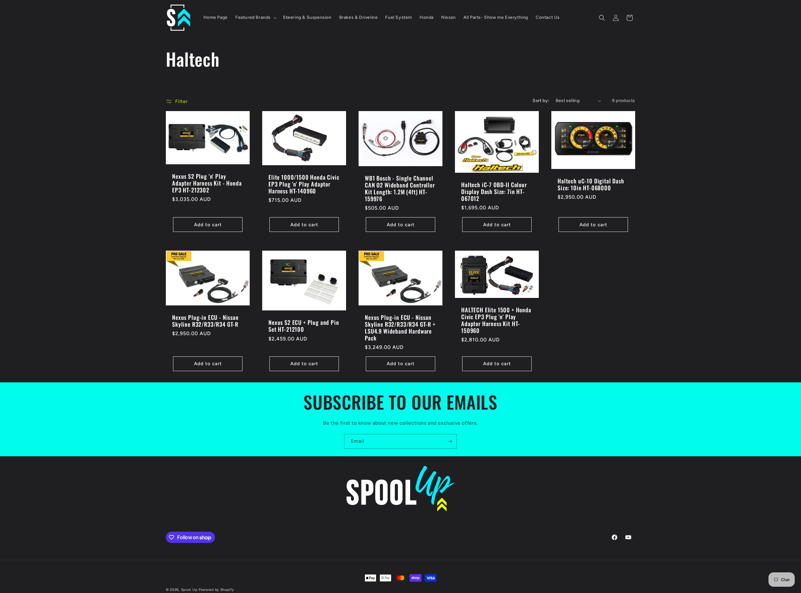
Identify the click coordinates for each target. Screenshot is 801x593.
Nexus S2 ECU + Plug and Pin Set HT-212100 (303, 326)
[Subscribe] (450, 441)
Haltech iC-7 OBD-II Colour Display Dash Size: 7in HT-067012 (494, 191)
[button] (255, 17)
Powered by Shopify (216, 590)
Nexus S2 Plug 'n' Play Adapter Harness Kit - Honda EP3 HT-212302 (207, 183)
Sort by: (541, 100)
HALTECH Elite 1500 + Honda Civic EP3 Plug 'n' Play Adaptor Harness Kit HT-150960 (496, 320)
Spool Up (189, 590)
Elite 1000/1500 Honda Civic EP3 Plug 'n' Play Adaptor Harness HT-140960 (303, 184)
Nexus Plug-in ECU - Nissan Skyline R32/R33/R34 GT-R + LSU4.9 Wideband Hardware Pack (400, 327)
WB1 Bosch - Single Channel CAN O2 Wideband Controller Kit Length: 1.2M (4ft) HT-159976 (400, 188)
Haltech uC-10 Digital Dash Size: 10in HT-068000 (591, 184)
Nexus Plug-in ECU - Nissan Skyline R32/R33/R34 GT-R (205, 321)
